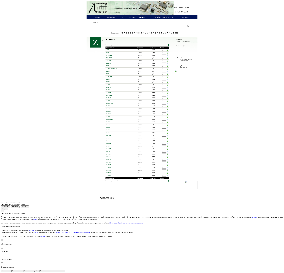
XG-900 (108, 79)
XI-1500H (108, 92)
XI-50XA (108, 122)
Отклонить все (17, 271)
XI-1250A (108, 90)
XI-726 (108, 130)
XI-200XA (108, 100)
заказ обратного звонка (181, 7)
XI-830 (108, 146)
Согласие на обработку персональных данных (100, 191)
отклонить (15, 206)
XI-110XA (108, 87)
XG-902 (108, 82)
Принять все (6, 271)
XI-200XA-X (109, 103)
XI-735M (108, 135)
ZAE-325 (108, 162)
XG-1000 (108, 63)
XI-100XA (108, 84)
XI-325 (108, 108)
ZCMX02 (108, 167)
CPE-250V (109, 58)
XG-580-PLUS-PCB (111, 68)
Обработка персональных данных (97, 190)
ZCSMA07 (108, 175)
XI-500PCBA (109, 119)
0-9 (121, 33)
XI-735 (108, 132)
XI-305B (108, 106)
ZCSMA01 (108, 170)
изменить (25, 206)
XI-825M (108, 143)
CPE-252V (109, 60)
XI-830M (108, 148)
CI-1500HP (109, 55)
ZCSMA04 (108, 172)
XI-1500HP (109, 95)
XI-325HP (108, 114)
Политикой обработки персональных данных (73, 232)
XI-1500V (108, 98)
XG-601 (108, 74)
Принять (4, 209)
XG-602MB (109, 76)
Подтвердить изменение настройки (52, 271)
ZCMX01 (108, 164)
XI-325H (108, 111)
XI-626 (108, 127)
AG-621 (108, 52)
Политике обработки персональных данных (126, 223)
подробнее (5, 206)
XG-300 (108, 66)
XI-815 (108, 138)
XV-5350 (108, 154)
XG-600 (108, 71)
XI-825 (108, 140)
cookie (254, 217)
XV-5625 (108, 156)
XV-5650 (108, 159)
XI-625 (108, 124)
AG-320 (108, 50)
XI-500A (108, 116)
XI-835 (108, 151)
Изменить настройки (31, 271)
